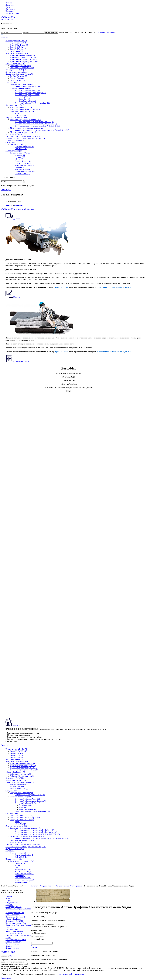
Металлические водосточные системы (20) (27, 128)
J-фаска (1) (19, 159)
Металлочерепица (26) (14, 51)
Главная (9, 3)
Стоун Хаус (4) (20, 115)
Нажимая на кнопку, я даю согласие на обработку (87, 32)
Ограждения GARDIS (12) (16, 70)
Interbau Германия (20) (18, 76)
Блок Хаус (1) (24, 99)
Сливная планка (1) (22, 174)
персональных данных (107, 32)
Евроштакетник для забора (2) (17, 72)
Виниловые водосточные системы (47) (25, 120)
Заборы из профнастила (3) (20, 66)
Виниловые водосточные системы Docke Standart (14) (36, 124)
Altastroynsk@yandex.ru (25, 209)
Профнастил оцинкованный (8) (22, 55)
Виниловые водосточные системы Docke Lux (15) (34, 122)
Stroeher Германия (17, 78)
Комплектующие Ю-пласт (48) (22, 153)
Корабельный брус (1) (27, 101)
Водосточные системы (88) (16, 118)
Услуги (8, 7)
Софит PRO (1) (21, 149)
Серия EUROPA (16, 47)
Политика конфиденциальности (18, 909)
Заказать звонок (7, 19)
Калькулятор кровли (13, 13)
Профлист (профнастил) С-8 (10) (23, 57)
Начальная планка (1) (23, 169)
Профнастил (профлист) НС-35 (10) (24, 59)
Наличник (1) (20, 167)
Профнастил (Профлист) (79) (17, 53)
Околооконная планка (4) (24, 172)
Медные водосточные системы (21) (24, 132)
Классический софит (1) (24, 147)
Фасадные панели (47, 886)
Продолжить (6, 978)
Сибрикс (12, 956)
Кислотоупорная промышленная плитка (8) (23, 136)
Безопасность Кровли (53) (16, 134)
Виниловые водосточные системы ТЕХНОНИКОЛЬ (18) (37, 126)
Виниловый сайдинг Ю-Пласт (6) (28, 95)
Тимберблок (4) (25, 97)
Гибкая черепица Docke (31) (16, 41)
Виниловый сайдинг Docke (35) (27, 91)
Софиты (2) (10, 142)
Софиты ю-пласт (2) (18, 145)
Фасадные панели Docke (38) (21, 107)
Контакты (9, 11)
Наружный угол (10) (23, 161)
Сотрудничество (12, 9)
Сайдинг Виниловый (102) (20, 88)
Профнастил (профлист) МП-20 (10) (24, 62)
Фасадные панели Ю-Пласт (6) (22, 111)
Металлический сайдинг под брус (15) (30, 86)
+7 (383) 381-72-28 (8, 17)
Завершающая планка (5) (24, 165)
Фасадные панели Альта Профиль (68, 886)
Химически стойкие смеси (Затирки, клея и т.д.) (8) (26, 138)
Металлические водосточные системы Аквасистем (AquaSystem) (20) (42, 130)
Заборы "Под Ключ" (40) (15, 64)
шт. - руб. (6, 190)
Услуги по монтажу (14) (15, 140)
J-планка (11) (20, 157)
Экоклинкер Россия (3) (19, 80)
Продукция (10, 5)
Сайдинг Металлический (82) (21, 84)
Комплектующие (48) (14, 151)
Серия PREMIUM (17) (18, 43)
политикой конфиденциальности (72, 974)
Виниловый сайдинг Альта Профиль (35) (31, 93)
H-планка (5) (20, 155)
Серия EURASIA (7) (18, 49)
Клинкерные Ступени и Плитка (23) (20, 74)
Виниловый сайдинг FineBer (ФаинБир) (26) (32, 103)
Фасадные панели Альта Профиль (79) (25, 109)
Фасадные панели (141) (15, 105)
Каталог (34, 886)
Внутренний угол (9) (23, 163)
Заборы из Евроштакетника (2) (22, 68)
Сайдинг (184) (11, 82)
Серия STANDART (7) (19, 45)
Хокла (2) (18, 113)
